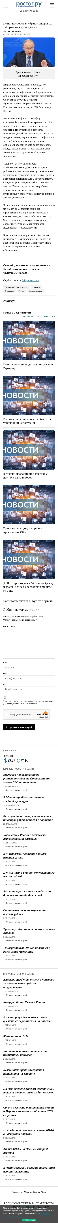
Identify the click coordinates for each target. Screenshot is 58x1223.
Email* (6, 673)
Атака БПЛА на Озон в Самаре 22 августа (26, 1150)
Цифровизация (35, 291)
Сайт (5, 684)
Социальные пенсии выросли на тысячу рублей (24, 912)
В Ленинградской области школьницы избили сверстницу (29, 1169)
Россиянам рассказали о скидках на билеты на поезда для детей (27, 893)
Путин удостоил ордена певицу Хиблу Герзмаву (28, 366)
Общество (9, 291)
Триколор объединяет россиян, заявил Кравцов (29, 931)
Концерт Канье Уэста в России (24, 1002)
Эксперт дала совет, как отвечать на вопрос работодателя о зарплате (28, 818)
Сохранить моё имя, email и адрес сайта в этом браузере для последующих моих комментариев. (28, 702)
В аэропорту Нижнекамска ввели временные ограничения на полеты (27, 1019)
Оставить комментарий (16, 790)
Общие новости (30, 280)
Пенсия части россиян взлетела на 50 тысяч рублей (28, 874)
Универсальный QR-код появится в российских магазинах (26, 949)
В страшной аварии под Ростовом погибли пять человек (25, 475)
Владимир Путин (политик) (16, 287)
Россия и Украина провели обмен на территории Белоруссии (27, 421)
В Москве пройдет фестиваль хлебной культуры (23, 799)
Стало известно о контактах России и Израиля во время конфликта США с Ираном (28, 1111)
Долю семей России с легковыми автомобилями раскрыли (24, 836)
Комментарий (9, 626)
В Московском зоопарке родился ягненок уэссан (25, 855)
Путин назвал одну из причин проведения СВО (22, 530)
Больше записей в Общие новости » (39, 316)
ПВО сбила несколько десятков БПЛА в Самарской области (28, 1132)
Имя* (5, 663)
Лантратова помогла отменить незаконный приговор (25, 1053)
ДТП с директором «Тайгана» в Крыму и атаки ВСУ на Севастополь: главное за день (28, 586)
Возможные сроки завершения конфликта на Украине (23, 1071)
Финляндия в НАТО (16, 1036)
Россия (21, 291)
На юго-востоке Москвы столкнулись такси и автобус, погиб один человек (28, 1090)
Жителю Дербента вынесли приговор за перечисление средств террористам (28, 983)
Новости (36, 287)
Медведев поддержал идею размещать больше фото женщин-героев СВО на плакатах (27, 778)
